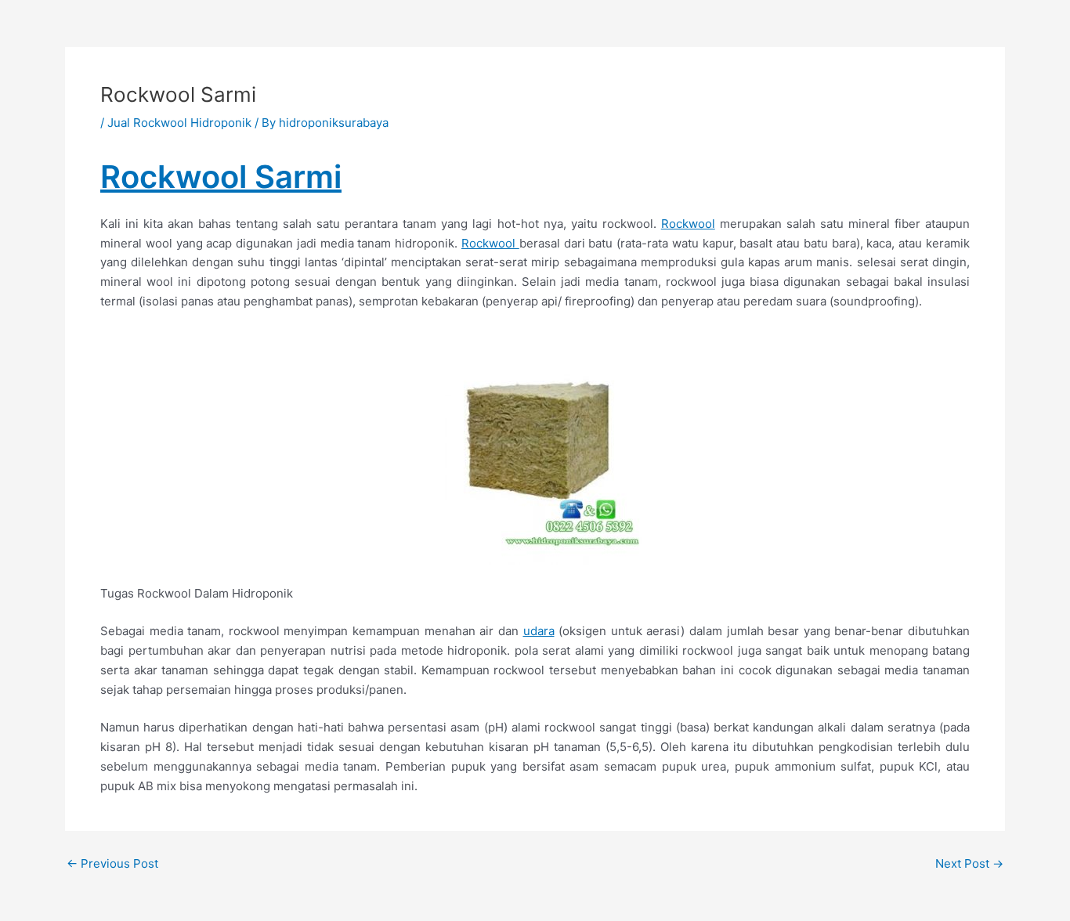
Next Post (969, 863)
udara (539, 630)
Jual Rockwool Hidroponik (179, 122)
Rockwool (688, 223)
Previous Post (112, 863)
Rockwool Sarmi (221, 176)
